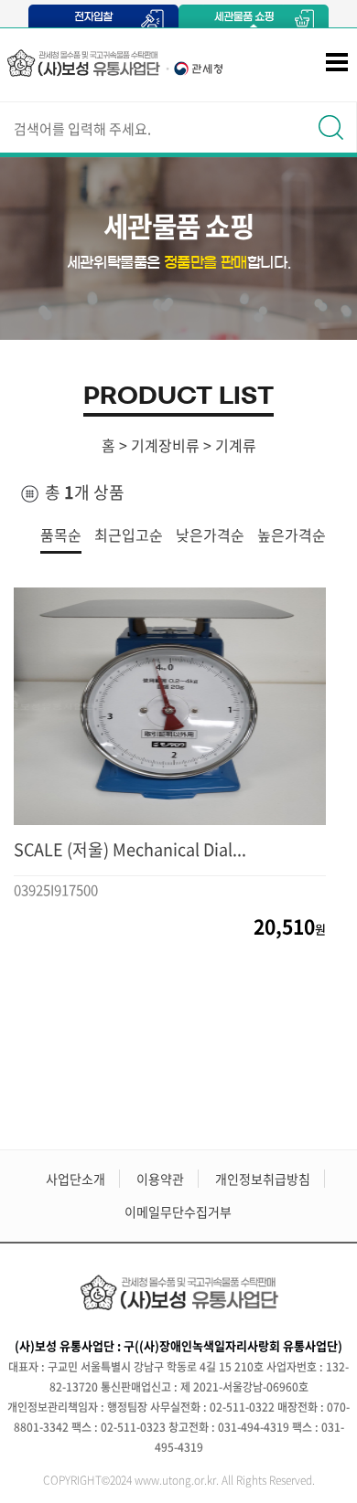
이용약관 (160, 1179)
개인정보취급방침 (262, 1179)
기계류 (235, 445)
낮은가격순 (210, 534)
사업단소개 (75, 1179)
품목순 (60, 534)
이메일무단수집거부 (178, 1211)
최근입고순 (128, 534)
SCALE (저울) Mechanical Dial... (130, 849)
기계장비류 (165, 445)
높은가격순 (291, 534)
